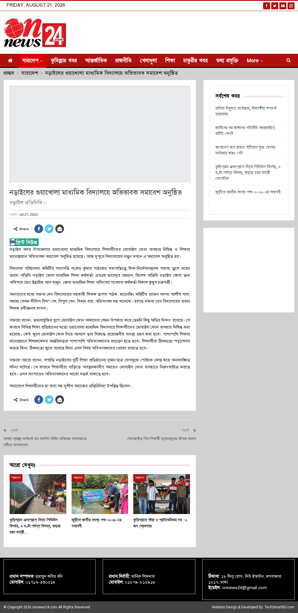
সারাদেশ (30, 60)
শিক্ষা (170, 60)
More (253, 60)
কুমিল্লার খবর (64, 60)
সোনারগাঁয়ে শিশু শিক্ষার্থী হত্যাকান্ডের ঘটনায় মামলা (161, 438)
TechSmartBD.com (280, 607)
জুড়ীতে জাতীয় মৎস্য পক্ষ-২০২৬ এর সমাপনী (248, 192)
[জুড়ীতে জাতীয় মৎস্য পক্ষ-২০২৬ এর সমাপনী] (100, 494)
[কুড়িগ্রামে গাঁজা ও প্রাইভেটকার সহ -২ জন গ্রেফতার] (161, 494)
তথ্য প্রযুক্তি (227, 60)
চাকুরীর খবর (195, 60)
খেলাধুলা (148, 60)
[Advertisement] (248, 270)
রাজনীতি (123, 60)
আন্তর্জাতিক (96, 60)
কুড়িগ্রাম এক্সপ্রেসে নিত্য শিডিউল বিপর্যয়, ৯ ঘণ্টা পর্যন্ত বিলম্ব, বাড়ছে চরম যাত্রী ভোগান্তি (248, 172)
